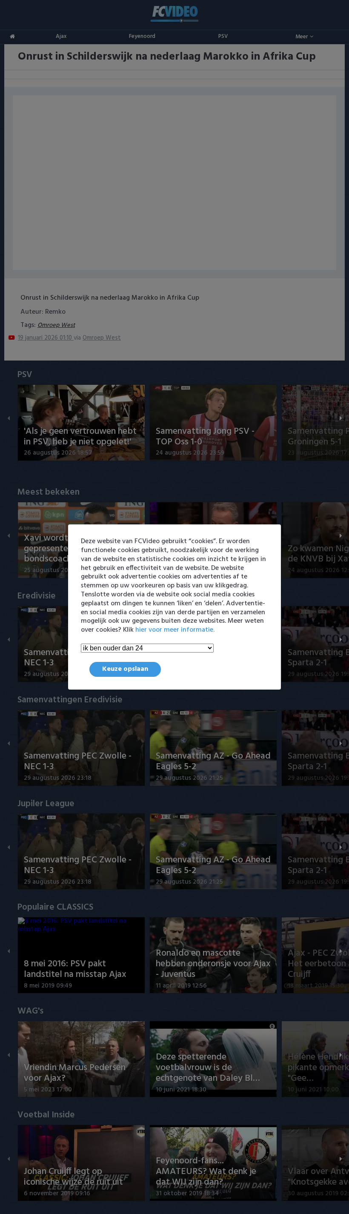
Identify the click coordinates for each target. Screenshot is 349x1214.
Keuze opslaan (125, 669)
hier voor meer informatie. (175, 630)
